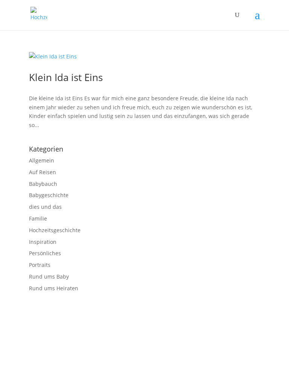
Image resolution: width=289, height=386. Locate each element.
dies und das (45, 206)
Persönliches (45, 253)
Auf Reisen (42, 172)
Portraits (39, 264)
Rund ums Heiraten (53, 288)
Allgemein (41, 160)
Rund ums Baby (49, 276)
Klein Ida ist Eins (66, 77)
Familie (38, 218)
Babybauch (43, 183)
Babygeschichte (48, 195)
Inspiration (42, 241)
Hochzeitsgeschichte (55, 230)
